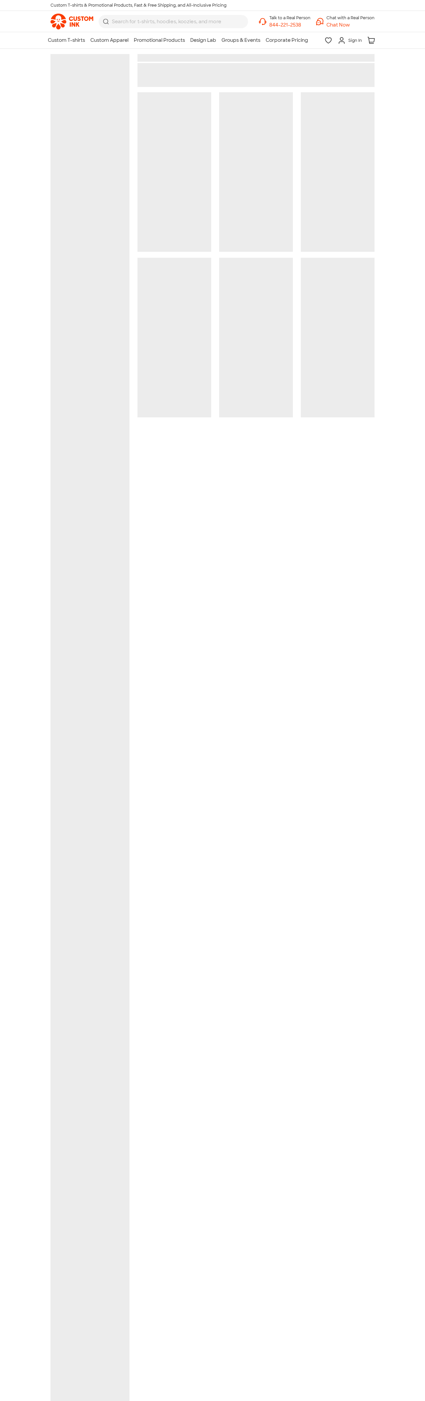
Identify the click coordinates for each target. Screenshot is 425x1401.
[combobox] (173, 21)
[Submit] (106, 21)
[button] (350, 25)
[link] (71, 22)
